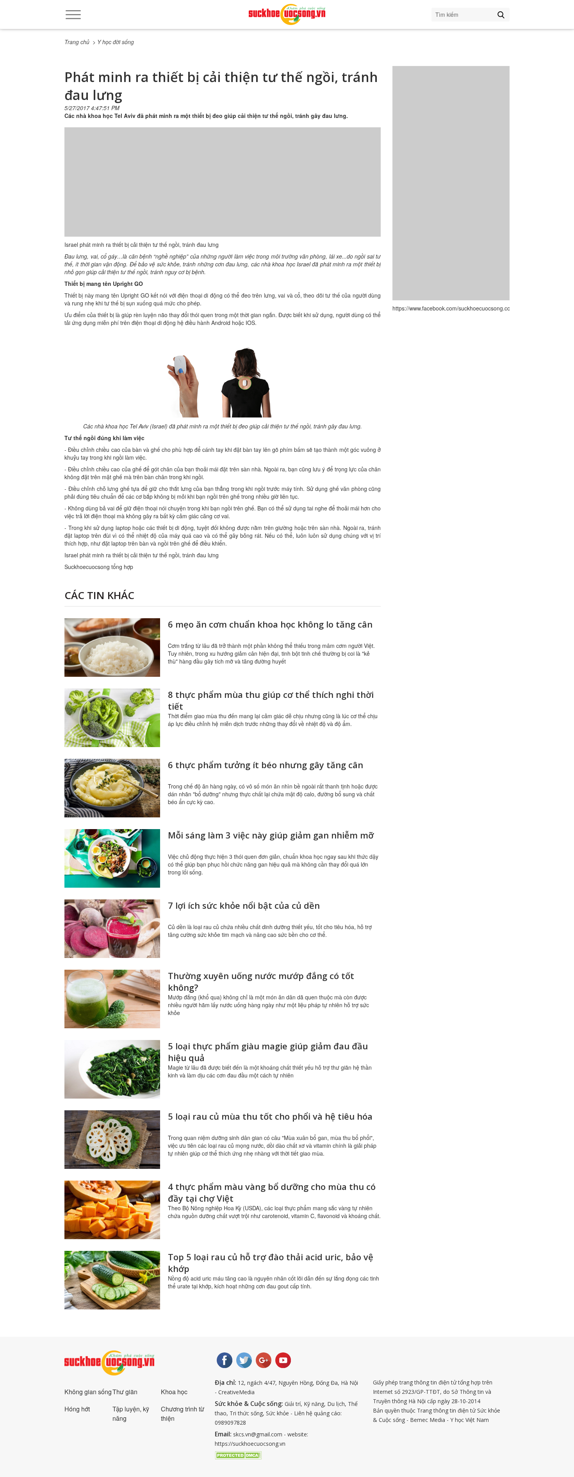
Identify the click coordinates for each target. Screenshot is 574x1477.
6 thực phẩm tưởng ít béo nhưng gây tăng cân (265, 765)
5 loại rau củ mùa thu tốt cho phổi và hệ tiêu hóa (270, 1116)
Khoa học (174, 1391)
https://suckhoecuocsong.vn (250, 1443)
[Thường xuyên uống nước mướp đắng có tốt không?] (112, 999)
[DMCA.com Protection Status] (238, 1454)
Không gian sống (88, 1391)
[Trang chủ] (287, 14)
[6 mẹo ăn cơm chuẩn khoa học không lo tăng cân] (112, 647)
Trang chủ (76, 42)
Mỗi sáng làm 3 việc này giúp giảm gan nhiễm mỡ (271, 835)
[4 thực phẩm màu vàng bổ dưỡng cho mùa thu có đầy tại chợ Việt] (112, 1210)
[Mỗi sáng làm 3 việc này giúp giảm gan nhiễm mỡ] (112, 858)
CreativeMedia (236, 1392)
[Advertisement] (222, 189)
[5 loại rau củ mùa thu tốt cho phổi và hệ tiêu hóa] (112, 1139)
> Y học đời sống (113, 42)
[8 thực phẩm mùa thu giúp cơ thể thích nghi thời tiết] (112, 718)
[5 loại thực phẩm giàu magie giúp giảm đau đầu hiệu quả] (112, 1069)
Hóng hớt (77, 1408)
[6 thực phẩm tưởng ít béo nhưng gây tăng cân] (112, 788)
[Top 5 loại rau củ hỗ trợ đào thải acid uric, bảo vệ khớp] (112, 1280)
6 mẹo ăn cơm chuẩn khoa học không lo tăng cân (270, 624)
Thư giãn (124, 1391)
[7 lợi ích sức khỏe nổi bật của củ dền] (112, 928)
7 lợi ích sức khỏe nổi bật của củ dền (244, 905)
